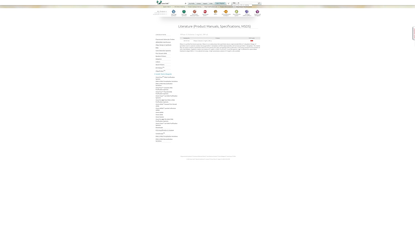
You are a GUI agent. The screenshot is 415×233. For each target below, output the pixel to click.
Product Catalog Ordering (194, 7)
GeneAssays (160, 133)
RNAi (234, 156)
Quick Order (166, 7)
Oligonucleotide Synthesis (186, 156)
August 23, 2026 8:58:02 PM (224, 159)
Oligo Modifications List (210, 7)
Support (205, 3)
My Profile (191, 3)
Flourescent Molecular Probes (199, 156)
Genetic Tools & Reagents (164, 74)
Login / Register (220, 3)
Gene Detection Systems (163, 50)
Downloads (159, 127)
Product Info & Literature (226, 7)
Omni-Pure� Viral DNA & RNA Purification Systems (165, 101)
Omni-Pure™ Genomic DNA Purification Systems (164, 88)
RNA (157, 48)
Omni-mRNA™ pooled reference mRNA (166, 109)
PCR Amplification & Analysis (165, 130)
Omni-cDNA (159, 115)
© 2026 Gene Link (190, 159)
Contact (199, 3)
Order (211, 3)
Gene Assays (229, 156)
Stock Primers (160, 64)
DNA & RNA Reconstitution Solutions (164, 84)
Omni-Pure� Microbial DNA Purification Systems (164, 120)
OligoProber (160, 71)
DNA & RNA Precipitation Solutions (167, 81)
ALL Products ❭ (162, 11)
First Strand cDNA (161, 53)
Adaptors (159, 59)
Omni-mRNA (159, 112)
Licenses (207, 159)
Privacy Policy (213, 159)
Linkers (158, 62)
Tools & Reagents (221, 156)
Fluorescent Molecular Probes (165, 39)
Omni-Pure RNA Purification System (165, 78)
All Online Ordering (179, 7)
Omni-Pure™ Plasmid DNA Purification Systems (164, 92)
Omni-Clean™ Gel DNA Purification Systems (166, 97)
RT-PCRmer (160, 67)
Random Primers (161, 56)
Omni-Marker (160, 117)
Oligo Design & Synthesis (163, 45)
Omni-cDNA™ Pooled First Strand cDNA (166, 105)
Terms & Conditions (200, 159)
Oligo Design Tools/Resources (244, 7)
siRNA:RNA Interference (163, 42)
